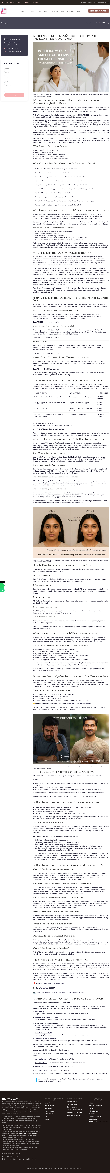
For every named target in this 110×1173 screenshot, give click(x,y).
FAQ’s (40, 11)
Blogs (62, 11)
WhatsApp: (44, 988)
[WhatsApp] (2, 585)
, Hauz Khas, (50, 983)
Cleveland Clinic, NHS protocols (78, 703)
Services (31, 11)
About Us (23, 11)
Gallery (46, 11)
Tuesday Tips (55, 11)
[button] (54, 1099)
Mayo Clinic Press (41, 1063)
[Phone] (2, 590)
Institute (78, 11)
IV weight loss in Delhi (42, 1025)
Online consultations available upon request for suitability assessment (60, 992)
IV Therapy (5, 23)
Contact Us (70, 11)
